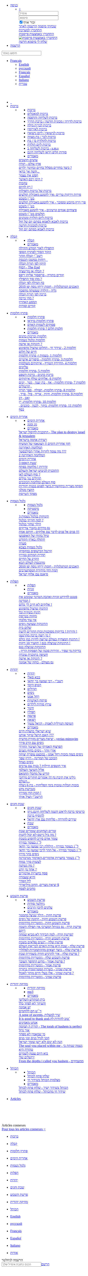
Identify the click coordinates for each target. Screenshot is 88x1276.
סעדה (22, 543)
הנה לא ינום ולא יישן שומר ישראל (40, 1042)
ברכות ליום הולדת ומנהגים (36, 218)
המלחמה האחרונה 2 (32, 455)
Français (24, 72)
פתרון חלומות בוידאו (40, 321)
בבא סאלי (33, 677)
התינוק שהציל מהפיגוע (33, 608)
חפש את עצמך (28, 175)
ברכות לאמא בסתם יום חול (36, 229)
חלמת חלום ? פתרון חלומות (45, 328)
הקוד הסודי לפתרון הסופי (35, 252)
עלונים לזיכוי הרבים (39, 907)
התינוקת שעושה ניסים (33, 624)
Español (24, 76)
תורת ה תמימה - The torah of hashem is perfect (50, 1026)
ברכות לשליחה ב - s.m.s (43, 148)
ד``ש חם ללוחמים (30, 1011)
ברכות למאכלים (37, 114)
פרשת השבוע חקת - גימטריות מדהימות (44, 923)
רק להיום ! (25, 187)
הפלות (14, 581)
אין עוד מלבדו (28, 620)
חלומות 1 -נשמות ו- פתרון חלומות (40, 355)
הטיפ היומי (34, 685)
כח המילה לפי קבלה (31, 283)
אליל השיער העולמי (31, 770)
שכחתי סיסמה (47, 26)
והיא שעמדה (27, 877)
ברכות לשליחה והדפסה (42, 117)
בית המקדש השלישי (32, 999)
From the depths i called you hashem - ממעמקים (51, 1061)
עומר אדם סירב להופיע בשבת (38, 838)
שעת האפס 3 (27, 463)
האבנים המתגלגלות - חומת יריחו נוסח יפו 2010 (49, 286)
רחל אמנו (33, 696)
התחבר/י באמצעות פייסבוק (36, 34)
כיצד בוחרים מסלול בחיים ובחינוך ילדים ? (45, 167)
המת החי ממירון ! (30, 793)
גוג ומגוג (32, 424)
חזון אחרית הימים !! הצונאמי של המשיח (44, 443)
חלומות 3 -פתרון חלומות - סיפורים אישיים (46, 359)
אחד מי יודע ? (28, 869)
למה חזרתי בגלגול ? (31, 520)
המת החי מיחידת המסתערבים (38, 570)
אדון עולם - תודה (30, 164)
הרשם (45, 1264)
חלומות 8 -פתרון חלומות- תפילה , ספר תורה (47, 390)
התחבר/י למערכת (30, 30)
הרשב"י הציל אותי (31, 796)
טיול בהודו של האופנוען (34, 535)
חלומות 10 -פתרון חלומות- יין (37, 402)
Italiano (24, 80)
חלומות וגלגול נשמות (32, 340)
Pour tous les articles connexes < (23, 1129)
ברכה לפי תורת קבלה (32, 294)
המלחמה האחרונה (30, 447)
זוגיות (30, 589)
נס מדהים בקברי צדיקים (34, 528)
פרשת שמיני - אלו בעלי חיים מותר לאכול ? (46, 973)
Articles (15, 1099)
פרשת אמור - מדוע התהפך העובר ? (42, 961)
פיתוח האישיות (37, 700)
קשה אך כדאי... (29, 171)
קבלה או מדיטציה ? (31, 271)
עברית (23, 84)
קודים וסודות (27, 306)
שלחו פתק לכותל (38, 1076)
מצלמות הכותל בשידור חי (43, 1080)
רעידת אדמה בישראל (33, 440)
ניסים (30, 692)
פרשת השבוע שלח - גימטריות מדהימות (44, 957)
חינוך (30, 708)
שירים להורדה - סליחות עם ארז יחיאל (51, 819)
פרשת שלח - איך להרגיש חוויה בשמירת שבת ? (49, 954)
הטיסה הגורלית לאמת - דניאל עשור (50, 723)
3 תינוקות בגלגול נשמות (34, 516)
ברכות (14, 106)
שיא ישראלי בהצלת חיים (35, 731)
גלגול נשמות (17, 501)
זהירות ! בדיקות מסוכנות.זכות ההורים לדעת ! (48, 631)
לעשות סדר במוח (30, 862)
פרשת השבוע (19, 896)
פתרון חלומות (19, 313)
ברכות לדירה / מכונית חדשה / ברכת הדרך (54, 121)
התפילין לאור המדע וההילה (36, 248)
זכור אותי (29, 22)
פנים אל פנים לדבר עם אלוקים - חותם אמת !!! (49, 532)
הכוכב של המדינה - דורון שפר (38, 758)
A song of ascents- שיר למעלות (39, 1015)
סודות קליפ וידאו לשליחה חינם (47, 152)
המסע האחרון (28, 302)
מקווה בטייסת (28, 616)
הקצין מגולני (26, 490)
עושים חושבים (28, 160)
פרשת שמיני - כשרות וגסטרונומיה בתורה (45, 969)
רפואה (31, 719)
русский (25, 68)
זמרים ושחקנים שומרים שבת (37, 831)
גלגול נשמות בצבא (30, 547)
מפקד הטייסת (28, 494)
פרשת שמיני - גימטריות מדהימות (40, 977)
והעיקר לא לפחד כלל (32, 1003)
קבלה (13, 236)
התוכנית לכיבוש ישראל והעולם (39, 470)
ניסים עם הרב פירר (31, 743)
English (24, 64)
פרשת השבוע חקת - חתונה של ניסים (42, 919)
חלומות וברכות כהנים (32, 336)
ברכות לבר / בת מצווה (41, 137)
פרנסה (31, 716)
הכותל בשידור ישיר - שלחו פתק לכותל (43, 1087)
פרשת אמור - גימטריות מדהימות (40, 965)
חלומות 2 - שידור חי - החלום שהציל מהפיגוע (47, 348)
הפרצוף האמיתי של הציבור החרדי (40, 746)
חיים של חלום (28, 351)
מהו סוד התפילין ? (30, 279)
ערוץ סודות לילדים (39, 704)
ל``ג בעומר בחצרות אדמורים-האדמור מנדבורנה (49, 858)
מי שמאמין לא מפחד (32, 1034)
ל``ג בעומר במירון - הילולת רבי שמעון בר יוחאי (48, 846)
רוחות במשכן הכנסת (33, 259)
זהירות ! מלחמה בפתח (33, 467)
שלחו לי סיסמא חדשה (33, 41)
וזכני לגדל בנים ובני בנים (34, 1038)
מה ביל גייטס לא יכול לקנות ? (37, 835)
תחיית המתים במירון (32, 555)
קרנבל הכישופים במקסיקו (35, 551)
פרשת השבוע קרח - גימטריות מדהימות (44, 938)
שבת (30, 823)
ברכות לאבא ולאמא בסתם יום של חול (43, 221)
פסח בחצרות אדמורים (33, 873)
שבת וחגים (17, 804)
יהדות (14, 669)
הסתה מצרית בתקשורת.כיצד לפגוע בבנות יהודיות (51, 486)
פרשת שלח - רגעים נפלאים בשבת (41, 942)
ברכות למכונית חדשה (33, 225)
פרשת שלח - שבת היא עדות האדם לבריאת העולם (51, 946)
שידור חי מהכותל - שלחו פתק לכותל (42, 1091)
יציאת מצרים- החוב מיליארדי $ (39, 885)
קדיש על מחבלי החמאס (34, 773)
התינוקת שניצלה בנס (32, 647)
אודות (14, 1253)
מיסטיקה (33, 508)
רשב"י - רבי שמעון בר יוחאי (45, 681)
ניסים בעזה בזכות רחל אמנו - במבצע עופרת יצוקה (51, 754)
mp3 (30, 992)
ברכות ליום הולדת (39, 144)
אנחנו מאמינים (28, 1022)
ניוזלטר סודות (36, 903)
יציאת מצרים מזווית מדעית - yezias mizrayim (48, 739)
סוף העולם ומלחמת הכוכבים (37, 482)
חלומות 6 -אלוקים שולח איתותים (40, 378)
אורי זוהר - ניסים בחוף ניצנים (37, 750)
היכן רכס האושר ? (31, 179)
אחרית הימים (19, 416)
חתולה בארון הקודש (32, 539)
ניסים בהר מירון (29, 854)
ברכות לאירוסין (37, 129)
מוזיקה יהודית (19, 984)
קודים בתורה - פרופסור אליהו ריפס (41, 275)
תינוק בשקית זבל (29, 612)
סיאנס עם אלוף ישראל (33, 574)
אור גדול (24, 1030)
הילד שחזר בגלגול (30, 524)
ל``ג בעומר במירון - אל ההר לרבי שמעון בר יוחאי (50, 850)
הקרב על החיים (29, 559)
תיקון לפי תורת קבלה (32, 263)
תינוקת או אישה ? (30, 344)
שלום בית (25, 627)
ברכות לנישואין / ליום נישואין (46, 133)
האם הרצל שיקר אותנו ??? (36, 735)
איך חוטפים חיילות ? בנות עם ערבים (42, 766)
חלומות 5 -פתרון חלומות (34, 371)
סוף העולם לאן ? (29, 474)
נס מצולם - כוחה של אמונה (36, 662)
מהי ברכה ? (26, 298)
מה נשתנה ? (26, 865)
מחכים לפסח (27, 888)
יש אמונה (25, 1007)
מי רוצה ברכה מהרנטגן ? (34, 635)
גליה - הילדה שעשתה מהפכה (37, 290)
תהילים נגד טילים (30, 478)
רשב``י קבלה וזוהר (31, 256)
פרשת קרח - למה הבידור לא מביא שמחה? (46, 934)
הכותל (14, 1068)
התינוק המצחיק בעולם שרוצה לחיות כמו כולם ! (49, 639)
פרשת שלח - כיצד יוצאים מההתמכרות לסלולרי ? (50, 950)
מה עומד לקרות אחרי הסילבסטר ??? (42, 451)
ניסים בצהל (26, 762)
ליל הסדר (25, 881)
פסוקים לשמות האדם (41, 324)
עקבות (23, 183)
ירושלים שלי (27, 1057)
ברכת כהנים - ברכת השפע (36, 375)
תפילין (31, 712)
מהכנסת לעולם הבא (32, 562)
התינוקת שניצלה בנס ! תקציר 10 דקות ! (44, 643)
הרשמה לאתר (28, 26)
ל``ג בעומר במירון (30, 842)
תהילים (32, 689)
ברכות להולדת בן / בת (41, 140)
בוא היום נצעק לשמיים (33, 1053)
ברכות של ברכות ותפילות (35, 191)
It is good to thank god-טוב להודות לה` (44, 1019)
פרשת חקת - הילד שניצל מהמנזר (40, 915)
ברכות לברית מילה (39, 125)
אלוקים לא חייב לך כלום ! (35, 604)
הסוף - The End (29, 267)
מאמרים (32, 156)
